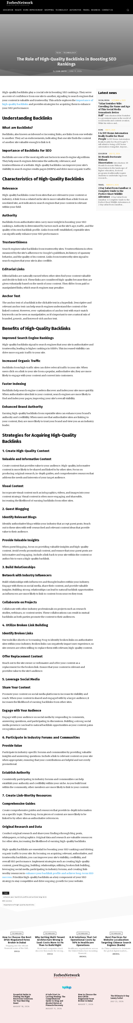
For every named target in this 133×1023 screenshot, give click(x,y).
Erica (17, 951)
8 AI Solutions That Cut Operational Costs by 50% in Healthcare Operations (83, 941)
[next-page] (69, 964)
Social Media (103, 100)
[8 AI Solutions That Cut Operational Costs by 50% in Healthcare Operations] (83, 922)
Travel (101, 185)
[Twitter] (69, 82)
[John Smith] (50, 71)
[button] (128, 10)
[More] (91, 82)
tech (58, 53)
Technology (70, 53)
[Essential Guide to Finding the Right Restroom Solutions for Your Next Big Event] (7, 998)
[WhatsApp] (84, 82)
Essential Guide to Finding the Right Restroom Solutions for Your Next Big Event (23, 998)
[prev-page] (62, 964)
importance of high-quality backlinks (18, 905)
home (100, 130)
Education (102, 154)
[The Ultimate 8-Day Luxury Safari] (105, 998)
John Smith (61, 71)
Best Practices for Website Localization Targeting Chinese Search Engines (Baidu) (116, 941)
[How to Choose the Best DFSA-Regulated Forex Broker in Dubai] (17, 922)
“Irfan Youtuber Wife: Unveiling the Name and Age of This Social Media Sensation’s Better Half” (114, 109)
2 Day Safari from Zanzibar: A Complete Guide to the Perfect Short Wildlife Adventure (114, 192)
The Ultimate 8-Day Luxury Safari (120, 997)
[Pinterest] (76, 82)
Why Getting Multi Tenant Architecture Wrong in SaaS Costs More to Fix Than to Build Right (50, 941)
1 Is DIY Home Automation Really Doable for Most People (113, 136)
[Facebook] (61, 82)
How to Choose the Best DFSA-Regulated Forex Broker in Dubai (16, 940)
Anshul (83, 957)
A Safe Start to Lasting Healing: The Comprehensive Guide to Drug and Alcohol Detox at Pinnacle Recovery (55, 999)
